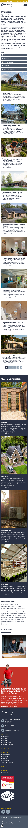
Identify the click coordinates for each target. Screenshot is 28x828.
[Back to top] (2, 826)
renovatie (5, 740)
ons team (5, 756)
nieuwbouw (5, 736)
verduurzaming (6, 742)
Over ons (5, 752)
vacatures (5, 772)
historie (4, 758)
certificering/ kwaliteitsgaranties (7, 761)
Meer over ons (7, 629)
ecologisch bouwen (7, 744)
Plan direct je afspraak (9, 706)
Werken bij (5, 770)
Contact (4, 766)
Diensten (4, 734)
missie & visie (6, 754)
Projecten (5, 748)
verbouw (4, 738)
